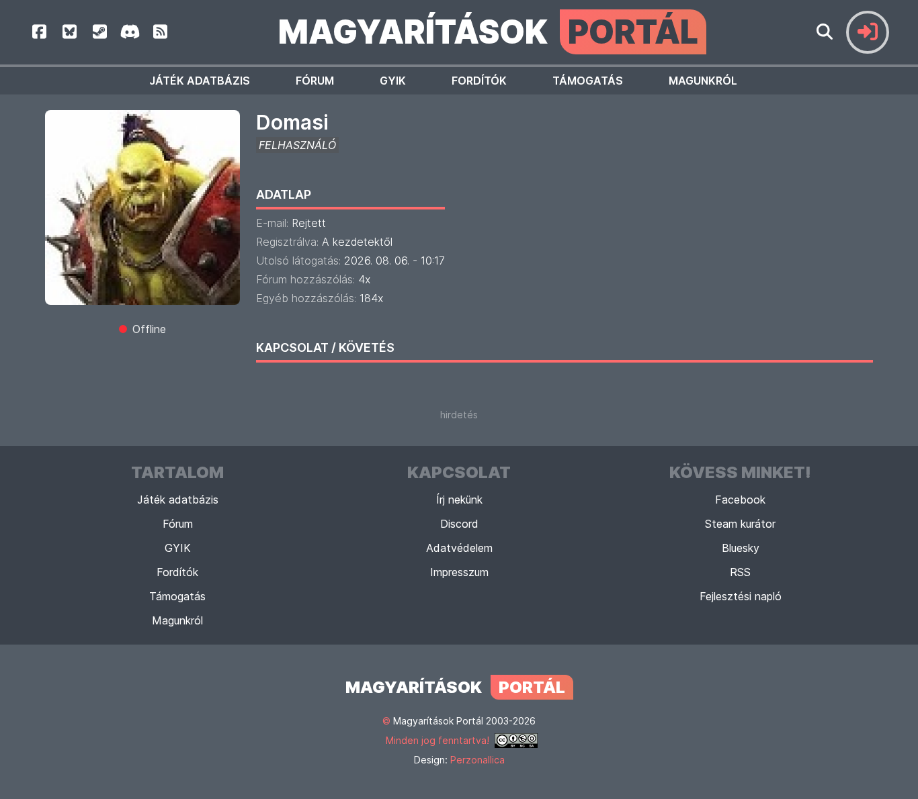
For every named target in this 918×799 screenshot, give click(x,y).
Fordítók (479, 80)
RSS (740, 572)
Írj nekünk (459, 499)
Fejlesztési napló (741, 596)
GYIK (393, 80)
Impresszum (459, 572)
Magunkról (703, 80)
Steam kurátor (740, 523)
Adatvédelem (459, 548)
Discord (459, 523)
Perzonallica (477, 759)
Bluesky (740, 548)
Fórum (315, 80)
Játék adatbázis (199, 80)
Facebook (740, 499)
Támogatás (587, 80)
